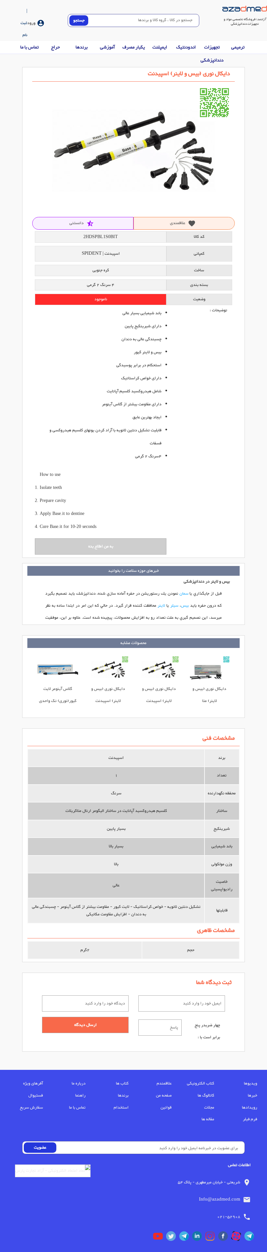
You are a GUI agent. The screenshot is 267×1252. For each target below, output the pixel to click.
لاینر (161, 606)
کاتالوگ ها (206, 1095)
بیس (185, 606)
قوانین (166, 1107)
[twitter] (172, 1237)
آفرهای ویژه (33, 1083)
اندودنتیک (186, 47)
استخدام (121, 1107)
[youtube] (159, 1237)
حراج (55, 47)
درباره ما (79, 1083)
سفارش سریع (31, 1107)
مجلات (209, 1107)
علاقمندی (183, 223)
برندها (82, 47)
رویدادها (249, 1107)
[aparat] (237, 1237)
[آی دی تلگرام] (185, 1237)
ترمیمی (238, 47)
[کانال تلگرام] (250, 1237)
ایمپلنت (159, 47)
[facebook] (224, 1237)
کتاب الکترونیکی (200, 1083)
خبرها (252, 1095)
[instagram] (211, 1237)
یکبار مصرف (133, 47)
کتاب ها (122, 1083)
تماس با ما (29, 47)
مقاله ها (208, 1119)
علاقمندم (164, 1083)
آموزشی (107, 47)
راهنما (80, 1095)
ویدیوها (250, 1083)
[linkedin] (198, 1237)
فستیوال (35, 1095)
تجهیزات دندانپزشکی (212, 54)
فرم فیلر (250, 1119)
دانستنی (81, 223)
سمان (184, 594)
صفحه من (164, 1095)
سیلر (174, 606)
